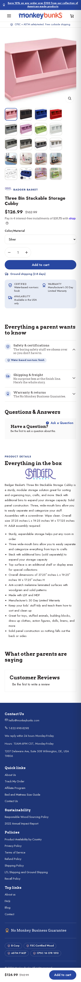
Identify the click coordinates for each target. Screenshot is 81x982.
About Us (10, 775)
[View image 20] (56, 173)
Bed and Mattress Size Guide (22, 794)
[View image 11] (41, 144)
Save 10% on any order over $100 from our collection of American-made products (43, 5)
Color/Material (15, 231)
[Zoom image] (69, 98)
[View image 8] (56, 129)
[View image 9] (11, 144)
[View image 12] (56, 144)
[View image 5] (11, 129)
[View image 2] (26, 114)
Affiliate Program (15, 788)
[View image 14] (26, 159)
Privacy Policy (13, 846)
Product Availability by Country (23, 839)
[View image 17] (11, 173)
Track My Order (14, 781)
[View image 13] (11, 159)
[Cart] (72, 16)
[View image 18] (26, 173)
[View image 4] (56, 114)
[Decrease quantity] (9, 252)
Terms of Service (15, 852)
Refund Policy (13, 859)
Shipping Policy (14, 865)
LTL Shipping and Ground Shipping (26, 872)
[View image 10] (26, 144)
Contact (9, 914)
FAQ (7, 901)
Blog (7, 907)
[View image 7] (41, 129)
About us (10, 894)
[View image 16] (56, 159)
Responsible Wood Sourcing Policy (26, 817)
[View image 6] (26, 129)
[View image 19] (41, 173)
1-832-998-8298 (18, 728)
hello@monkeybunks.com (23, 720)
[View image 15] (41, 159)
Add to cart (40, 264)
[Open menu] (9, 16)
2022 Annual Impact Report (21, 823)
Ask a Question (61, 423)
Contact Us (11, 801)
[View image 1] (11, 114)
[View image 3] (41, 114)
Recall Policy (12, 878)
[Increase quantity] (26, 252)
